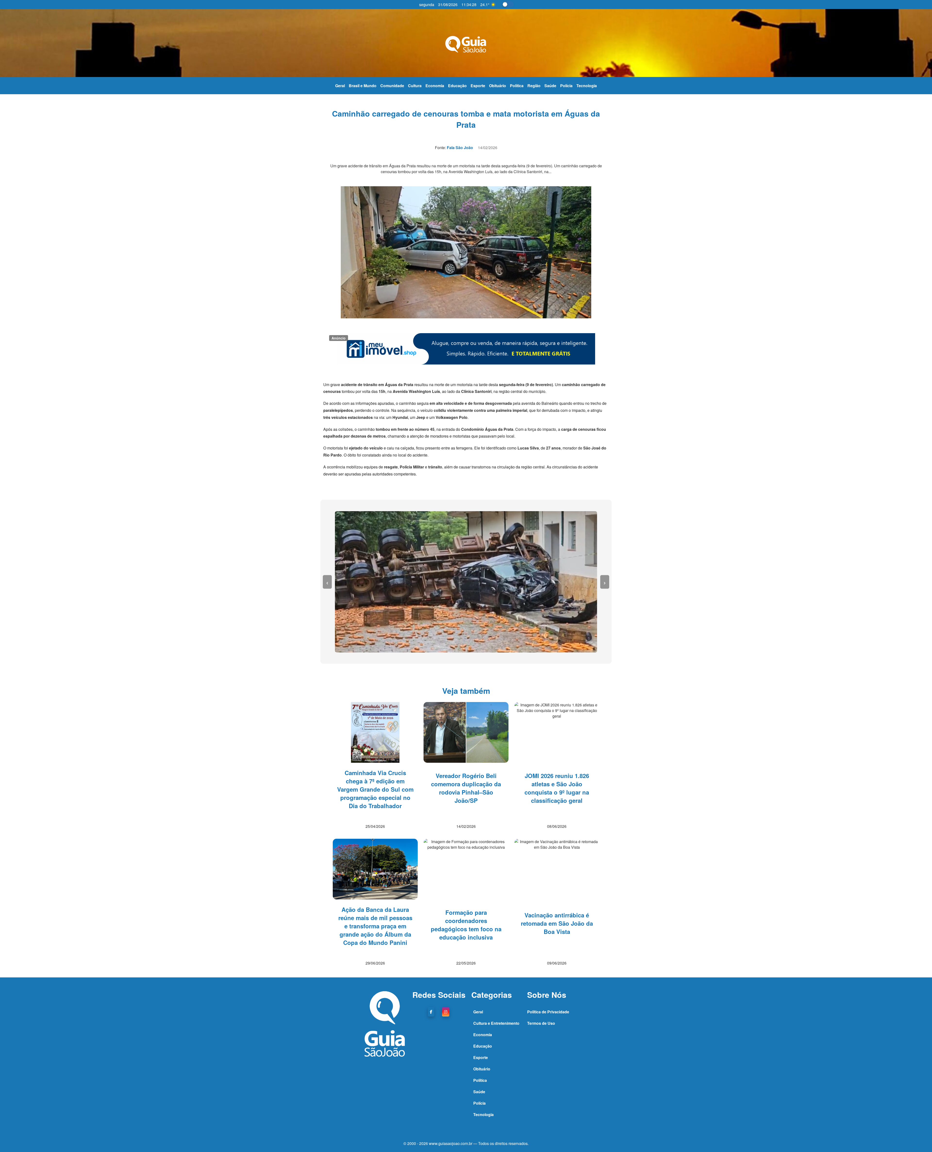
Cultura (415, 85)
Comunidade (392, 85)
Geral (340, 85)
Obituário (497, 85)
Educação (457, 85)
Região (534, 85)
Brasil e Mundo (362, 85)
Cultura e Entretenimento (496, 1023)
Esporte (478, 85)
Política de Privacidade (548, 1012)
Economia (434, 85)
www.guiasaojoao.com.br (451, 1143)
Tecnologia (586, 85)
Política (517, 85)
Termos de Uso (541, 1023)
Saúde (550, 85)
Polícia (566, 85)
